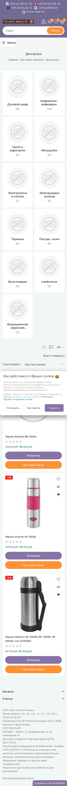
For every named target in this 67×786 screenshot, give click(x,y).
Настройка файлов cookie (18, 778)
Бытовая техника (32, 59)
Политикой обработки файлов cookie (28, 398)
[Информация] (58, 494)
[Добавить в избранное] (58, 479)
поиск (10, 30)
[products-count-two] (44, 347)
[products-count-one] (51, 347)
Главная (13, 59)
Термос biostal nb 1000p (20, 536)
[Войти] (43, 21)
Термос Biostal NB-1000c (21, 436)
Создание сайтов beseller (49, 783)
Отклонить (13, 407)
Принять (54, 407)
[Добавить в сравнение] (58, 486)
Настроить (33, 407)
